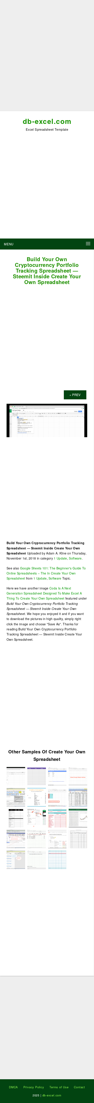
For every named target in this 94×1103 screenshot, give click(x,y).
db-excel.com (47, 121)
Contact (79, 1087)
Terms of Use (59, 1087)
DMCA (13, 1087)
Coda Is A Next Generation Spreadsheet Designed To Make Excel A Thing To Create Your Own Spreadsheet (44, 593)
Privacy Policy (33, 1087)
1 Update (60, 558)
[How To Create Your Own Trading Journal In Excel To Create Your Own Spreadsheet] (16, 838)
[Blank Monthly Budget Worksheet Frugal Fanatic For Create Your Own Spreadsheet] (57, 859)
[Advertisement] (47, 57)
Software (75, 558)
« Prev (75, 395)
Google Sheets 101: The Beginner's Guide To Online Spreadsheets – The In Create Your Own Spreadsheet (46, 573)
